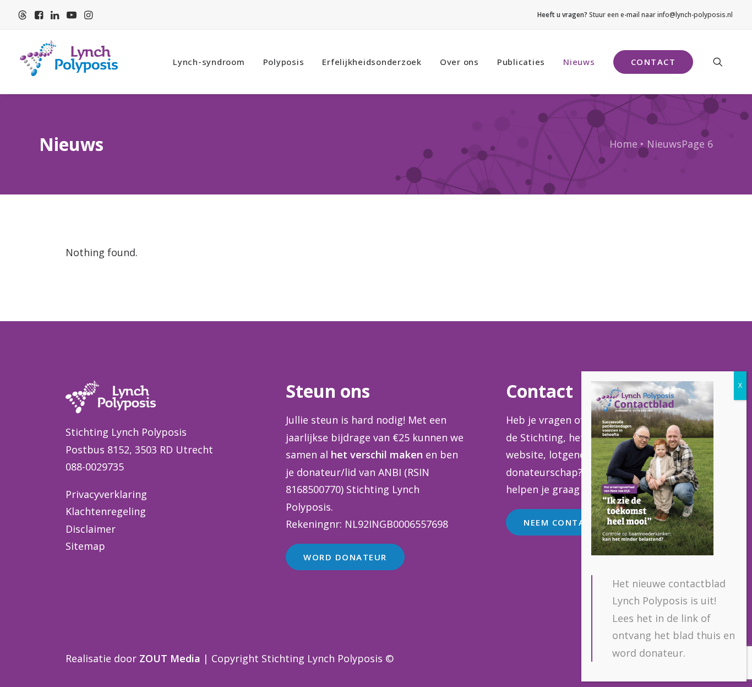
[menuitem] (22, 15)
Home (623, 143)
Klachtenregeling (106, 511)
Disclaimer (91, 528)
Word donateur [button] (345, 556)
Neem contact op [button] (568, 522)
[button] (22, 15)
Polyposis (283, 61)
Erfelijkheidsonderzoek (372, 61)
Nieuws (579, 61)
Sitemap (85, 546)
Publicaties (521, 61)
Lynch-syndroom (209, 61)
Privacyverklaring (106, 494)
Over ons (459, 61)
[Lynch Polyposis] (68, 62)
